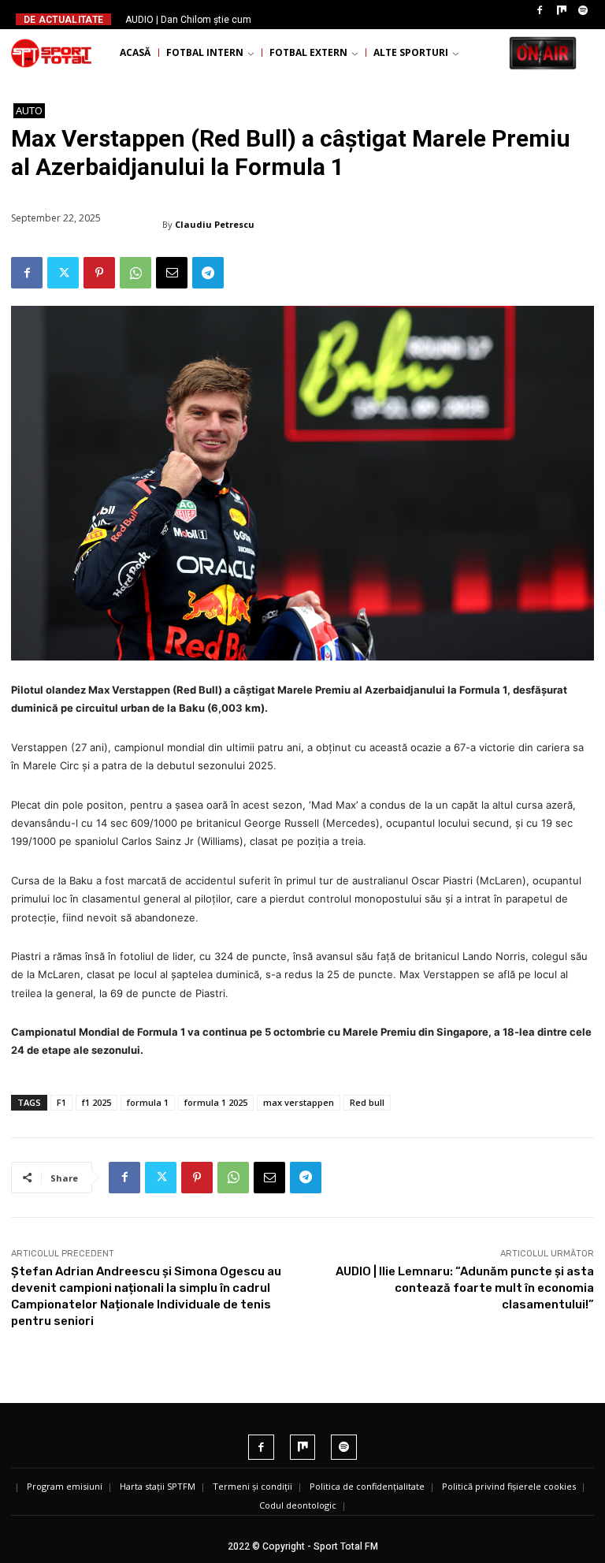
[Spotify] (583, 11)
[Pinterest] (99, 272)
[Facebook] (540, 11)
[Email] (171, 272)
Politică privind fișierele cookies (509, 1486)
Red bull (367, 1102)
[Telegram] (208, 272)
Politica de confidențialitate (367, 1486)
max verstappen (298, 1102)
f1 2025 (96, 1102)
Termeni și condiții (252, 1486)
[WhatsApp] (135, 272)
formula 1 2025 (215, 1102)
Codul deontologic (297, 1505)
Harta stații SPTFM (157, 1486)
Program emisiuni (64, 1486)
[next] (327, 19)
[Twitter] (63, 272)
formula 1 (148, 1102)
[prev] (302, 19)
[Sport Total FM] (51, 53)
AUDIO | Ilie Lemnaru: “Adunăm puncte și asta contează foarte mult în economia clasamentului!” (465, 1288)
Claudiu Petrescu (214, 224)
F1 (61, 1102)
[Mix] (562, 11)
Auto (29, 110)
